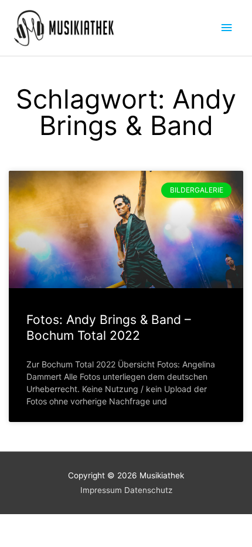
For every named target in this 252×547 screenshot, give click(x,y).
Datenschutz (148, 490)
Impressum (101, 490)
